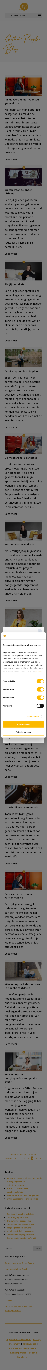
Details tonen (33, 716)
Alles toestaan (23, 724)
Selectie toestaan (23, 732)
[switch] (40, 689)
